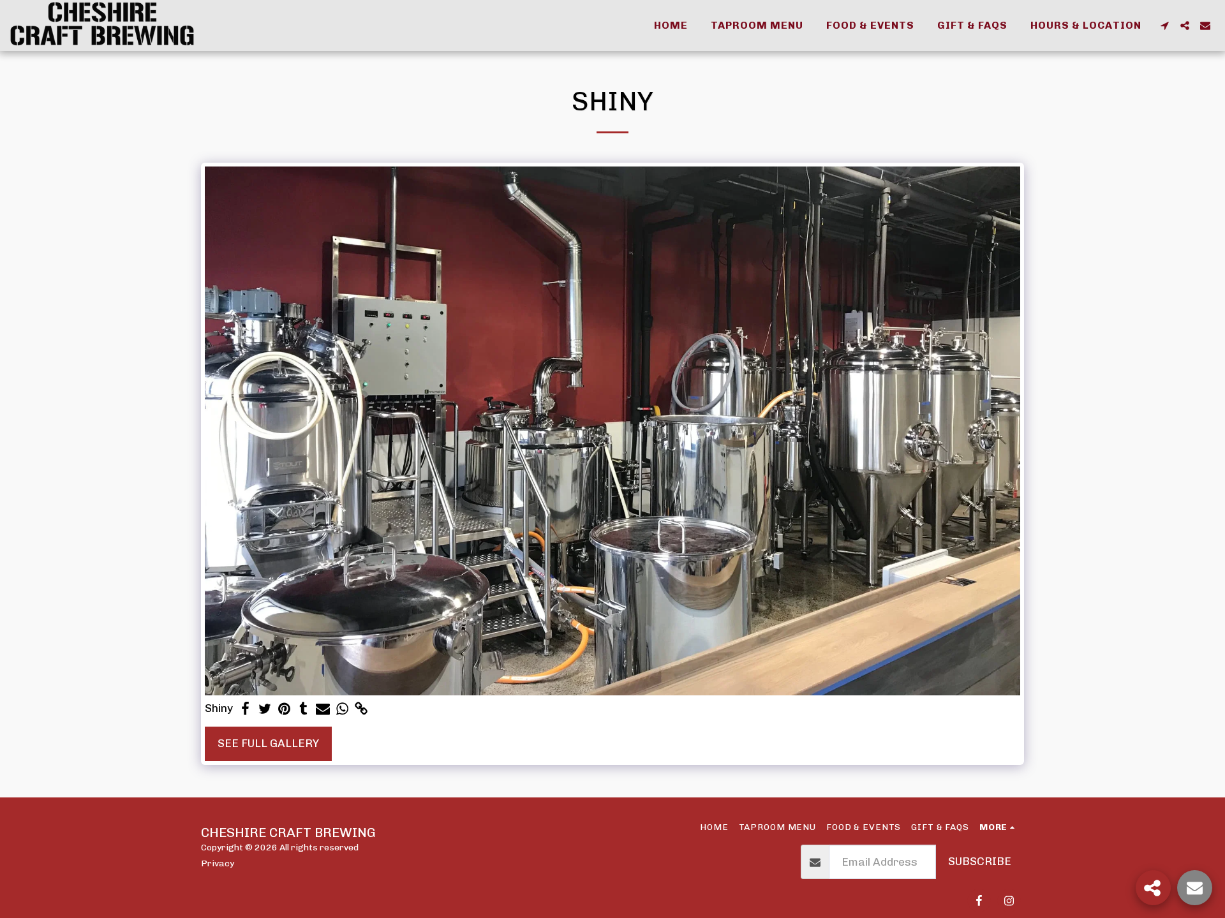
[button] (1164, 25)
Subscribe (979, 861)
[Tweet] (265, 709)
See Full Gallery (268, 743)
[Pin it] (284, 709)
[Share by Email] (323, 709)
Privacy (217, 863)
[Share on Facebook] (246, 709)
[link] (362, 709)
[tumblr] (304, 709)
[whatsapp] (342, 709)
